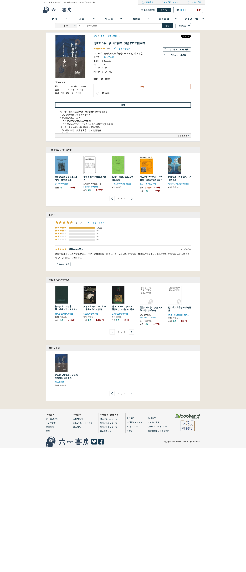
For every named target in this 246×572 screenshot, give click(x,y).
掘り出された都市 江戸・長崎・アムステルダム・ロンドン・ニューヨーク (66, 310)
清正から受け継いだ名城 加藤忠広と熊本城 (67, 376)
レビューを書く (97, 222)
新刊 (95, 36)
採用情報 (152, 418)
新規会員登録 (149, 10)
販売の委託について (108, 418)
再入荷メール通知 (178, 54)
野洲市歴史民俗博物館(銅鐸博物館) (182, 184)
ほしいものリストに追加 (178, 49)
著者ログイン (105, 430)
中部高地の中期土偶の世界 (94, 178)
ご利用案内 (148, 2)
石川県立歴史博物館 (120, 313)
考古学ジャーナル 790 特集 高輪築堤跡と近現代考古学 (152, 179)
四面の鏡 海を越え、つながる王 (179, 178)
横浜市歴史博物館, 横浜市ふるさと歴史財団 (185, 314)
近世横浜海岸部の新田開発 (179, 309)
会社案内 (131, 418)
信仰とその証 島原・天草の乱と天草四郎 (151, 309)
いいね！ (62, 264)
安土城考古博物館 (90, 313)
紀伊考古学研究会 (62, 184)
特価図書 (50, 426)
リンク (130, 430)
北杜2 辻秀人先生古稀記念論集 (122, 178)
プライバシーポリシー (157, 426)
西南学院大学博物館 (148, 317)
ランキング (51, 422)
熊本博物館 (109, 57)
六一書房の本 (52, 418)
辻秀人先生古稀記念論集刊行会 (124, 184)
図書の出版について (108, 422)
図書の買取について (108, 426)
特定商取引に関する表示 (158, 430)
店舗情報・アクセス (172, 2)
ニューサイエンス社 (148, 184)
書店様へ (77, 426)
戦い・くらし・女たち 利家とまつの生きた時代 (123, 308)
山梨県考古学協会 (90, 186)
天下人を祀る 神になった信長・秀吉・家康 (94, 308)
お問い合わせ (132, 426)
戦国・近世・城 (114, 36)
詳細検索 (182, 26)
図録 (102, 36)
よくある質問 (195, 2)
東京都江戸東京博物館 (64, 313)
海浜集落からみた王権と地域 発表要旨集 (66, 178)
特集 (48, 430)
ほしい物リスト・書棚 (82, 422)
